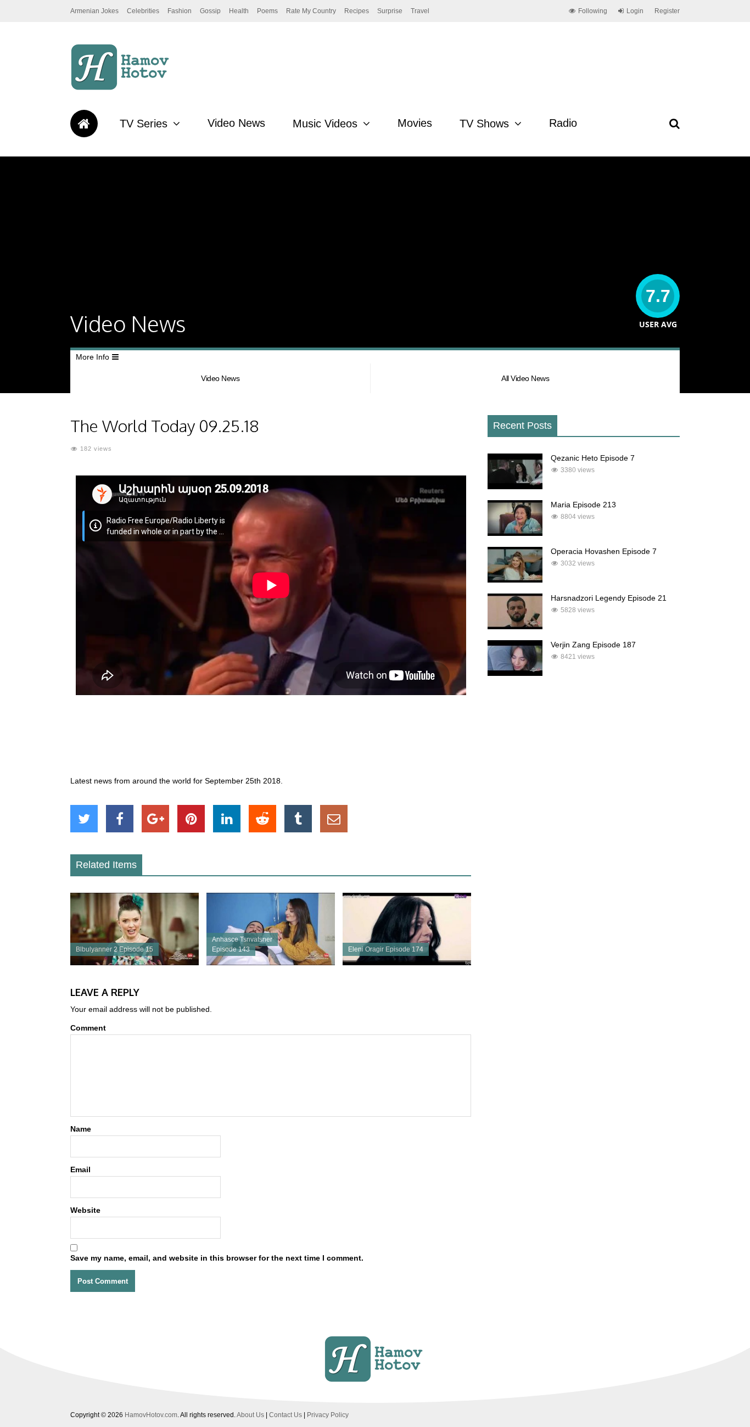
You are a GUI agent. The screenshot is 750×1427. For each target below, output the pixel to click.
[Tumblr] (298, 818)
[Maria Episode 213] (515, 533)
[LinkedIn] (226, 818)
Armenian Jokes (94, 11)
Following (592, 11)
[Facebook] (119, 818)
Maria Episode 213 (583, 504)
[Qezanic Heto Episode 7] (515, 486)
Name (80, 1128)
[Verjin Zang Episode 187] (515, 673)
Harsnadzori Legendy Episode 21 (609, 598)
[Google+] (155, 818)
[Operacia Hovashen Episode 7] (515, 579)
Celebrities (143, 11)
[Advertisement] (271, 741)
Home (84, 123)
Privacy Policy (328, 1415)
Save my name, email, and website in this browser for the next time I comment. (216, 1257)
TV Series (143, 123)
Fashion (179, 11)
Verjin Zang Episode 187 (593, 644)
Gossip (210, 11)
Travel (420, 11)
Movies (415, 123)
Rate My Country (311, 11)
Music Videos (325, 123)
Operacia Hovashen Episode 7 (604, 551)
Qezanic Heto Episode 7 (593, 458)
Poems (267, 11)
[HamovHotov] (121, 88)
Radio (563, 123)
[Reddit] (262, 818)
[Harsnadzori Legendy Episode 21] (515, 626)
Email (80, 1169)
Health (239, 11)
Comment (88, 1027)
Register (667, 11)
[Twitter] (84, 818)
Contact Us (285, 1415)
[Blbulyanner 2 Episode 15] (134, 962)
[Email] (334, 818)
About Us (250, 1415)
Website (85, 1210)
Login (634, 11)
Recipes (356, 11)
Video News (236, 123)
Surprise (389, 11)
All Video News (525, 378)
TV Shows (484, 123)
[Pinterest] (191, 818)
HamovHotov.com (151, 1415)
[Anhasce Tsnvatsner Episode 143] (270, 962)
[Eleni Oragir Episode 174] (407, 962)
